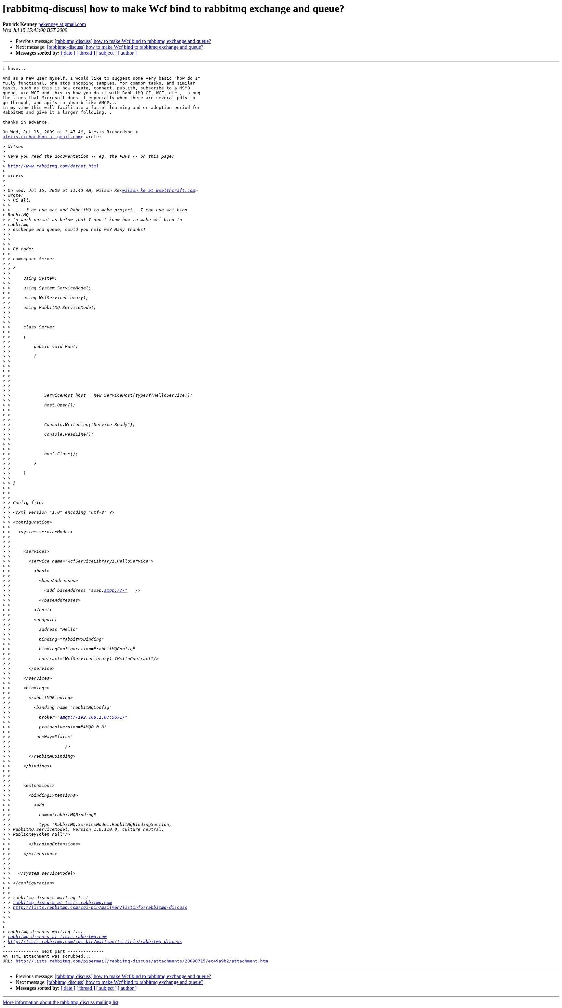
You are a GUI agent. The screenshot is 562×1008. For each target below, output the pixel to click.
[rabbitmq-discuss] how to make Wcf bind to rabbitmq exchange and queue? (133, 41)
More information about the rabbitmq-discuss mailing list (60, 1002)
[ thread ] (85, 53)
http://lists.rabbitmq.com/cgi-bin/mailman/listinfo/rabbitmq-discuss (100, 907)
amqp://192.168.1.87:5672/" (93, 717)
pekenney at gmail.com (62, 24)
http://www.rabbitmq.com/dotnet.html (53, 166)
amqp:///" (115, 590)
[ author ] (127, 53)
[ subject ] (106, 53)
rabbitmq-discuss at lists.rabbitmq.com (62, 902)
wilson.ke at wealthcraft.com (158, 190)
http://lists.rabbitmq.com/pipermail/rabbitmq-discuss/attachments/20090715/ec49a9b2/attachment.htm (142, 961)
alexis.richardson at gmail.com (42, 136)
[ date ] (68, 53)
